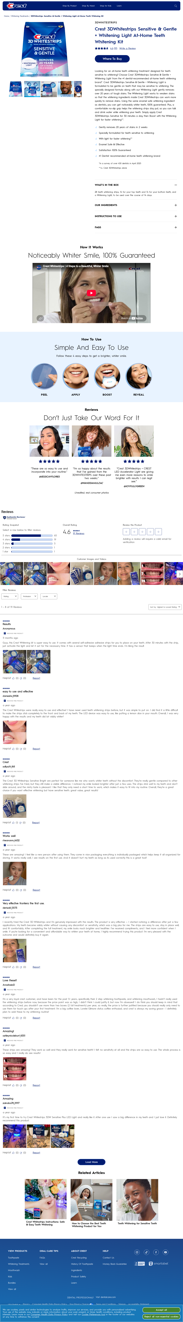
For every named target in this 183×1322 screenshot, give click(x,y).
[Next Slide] (78, 89)
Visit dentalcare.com (106, 1297)
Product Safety (78, 1276)
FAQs (42, 1257)
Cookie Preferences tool (93, 1314)
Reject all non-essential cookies (161, 1316)
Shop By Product (69, 6)
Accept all (161, 1310)
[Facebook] (156, 1252)
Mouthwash (14, 1270)
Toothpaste (13, 1257)
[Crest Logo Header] (16, 5)
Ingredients (76, 1270)
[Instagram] (137, 1252)
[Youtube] (165, 1252)
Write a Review (127, 48)
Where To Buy (112, 59)
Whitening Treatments (20, 16)
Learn (119, 6)
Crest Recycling (79, 1257)
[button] (44, 49)
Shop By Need (88, 6)
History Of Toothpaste (82, 1264)
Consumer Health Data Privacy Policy (49, 1314)
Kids (10, 1276)
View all (12, 1289)
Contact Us (108, 1257)
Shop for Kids (105, 6)
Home (6, 16)
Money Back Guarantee (115, 1264)
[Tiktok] (146, 1252)
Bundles (12, 1282)
